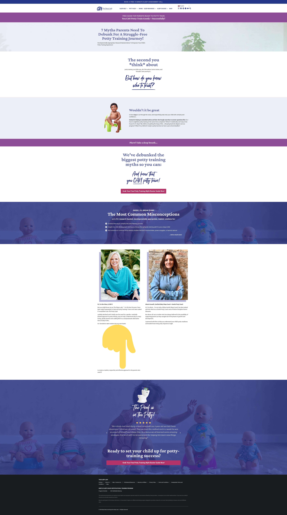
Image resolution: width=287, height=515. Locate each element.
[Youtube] (188, 8)
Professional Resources (129, 482)
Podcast (101, 482)
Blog (107, 484)
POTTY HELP (132, 8)
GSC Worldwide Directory (116, 491)
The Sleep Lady (103, 480)
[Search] (190, 8)
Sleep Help (123, 8)
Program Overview (103, 491)
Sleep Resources (149, 8)
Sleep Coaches (161, 8)
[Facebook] (181, 8)
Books (141, 8)
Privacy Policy (152, 482)
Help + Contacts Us (116, 482)
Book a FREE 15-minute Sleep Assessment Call (143, 2)
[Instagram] (179, 8)
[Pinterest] (183, 8)
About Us (107, 482)
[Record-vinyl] (185, 8)
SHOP (170, 8)
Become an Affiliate (142, 482)
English (182, 6)
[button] (106, 433)
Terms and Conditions (163, 482)
